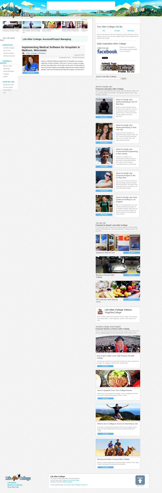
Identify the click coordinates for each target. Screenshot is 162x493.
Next (94, 27)
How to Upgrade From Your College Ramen (114, 390)
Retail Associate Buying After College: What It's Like (70, 29)
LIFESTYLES (7, 45)
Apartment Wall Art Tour (105, 253)
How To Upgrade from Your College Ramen (50, 29)
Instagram (69, 482)
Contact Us (84, 485)
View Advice (105, 366)
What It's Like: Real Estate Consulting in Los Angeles (126, 199)
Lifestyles (12, 483)
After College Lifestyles (36, 53)
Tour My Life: (101, 223)
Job (103, 30)
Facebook (53, 482)
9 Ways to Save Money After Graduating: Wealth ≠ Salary (11, 29)
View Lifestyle (30, 72)
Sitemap (78, 485)
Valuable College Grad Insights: (108, 327)
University (130, 30)
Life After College (57, 476)
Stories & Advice (15, 485)
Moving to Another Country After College (113, 459)
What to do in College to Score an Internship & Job (117, 424)
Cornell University (78, 57)
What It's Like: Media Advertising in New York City (126, 127)
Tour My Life (131, 252)
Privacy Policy (71, 485)
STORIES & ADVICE (6, 62)
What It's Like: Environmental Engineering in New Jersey (127, 151)
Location (117, 30)
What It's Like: (104, 87)
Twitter (64, 482)
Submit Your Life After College (71, 480)
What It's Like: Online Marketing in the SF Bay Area (126, 102)
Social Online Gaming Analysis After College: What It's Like (31, 30)
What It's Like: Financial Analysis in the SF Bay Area (125, 175)
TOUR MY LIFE (8, 82)
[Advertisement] (81, 5)
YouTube (59, 482)
